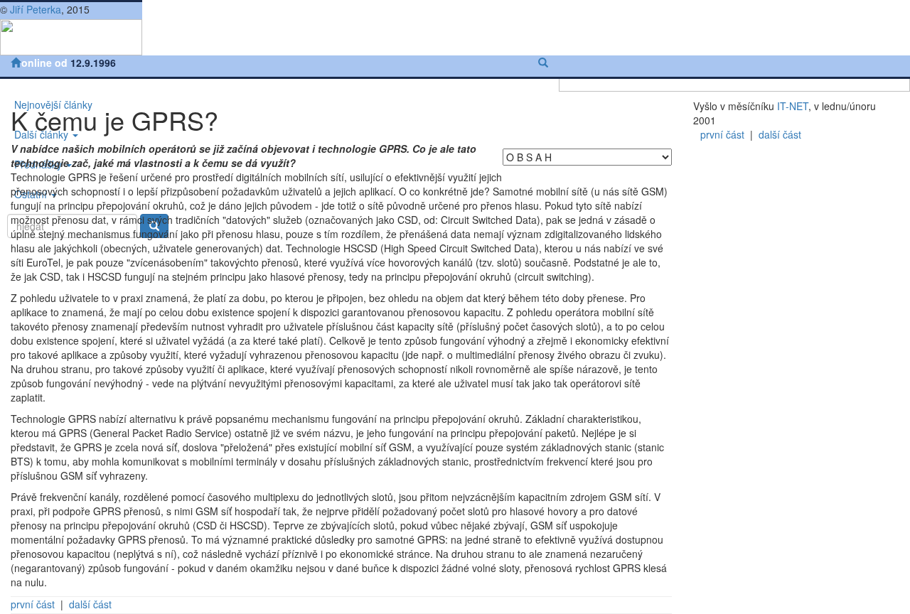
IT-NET (792, 106)
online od (45, 62)
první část (33, 604)
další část (90, 604)
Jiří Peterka (35, 9)
